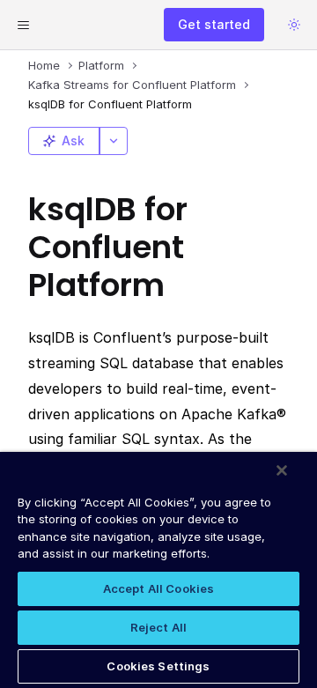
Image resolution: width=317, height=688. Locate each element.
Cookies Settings (158, 666)
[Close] (281, 470)
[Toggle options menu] (113, 141)
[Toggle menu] (23, 25)
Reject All (158, 627)
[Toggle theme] (294, 25)
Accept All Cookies (158, 588)
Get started (214, 24)
